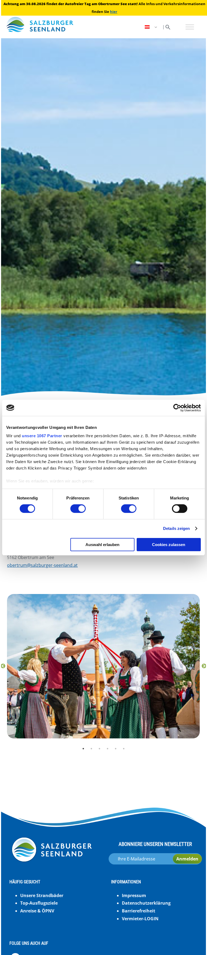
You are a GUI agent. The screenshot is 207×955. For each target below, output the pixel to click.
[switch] (78, 508)
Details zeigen (176, 528)
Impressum (134, 895)
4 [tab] (107, 748)
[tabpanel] (103, 666)
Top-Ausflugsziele (39, 903)
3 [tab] (99, 748)
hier (113, 11)
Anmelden (187, 859)
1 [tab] (83, 748)
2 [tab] (91, 748)
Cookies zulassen (168, 544)
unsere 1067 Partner (42, 435)
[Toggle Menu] (189, 26)
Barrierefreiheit (138, 911)
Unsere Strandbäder (41, 895)
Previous (3, 666)
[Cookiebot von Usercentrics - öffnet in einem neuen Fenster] (177, 408)
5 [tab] (115, 748)
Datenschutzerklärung (146, 903)
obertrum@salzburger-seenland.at (42, 565)
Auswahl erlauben (102, 544)
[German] (151, 27)
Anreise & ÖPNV (37, 911)
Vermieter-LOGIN (140, 919)
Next (204, 666)
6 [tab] (123, 748)
